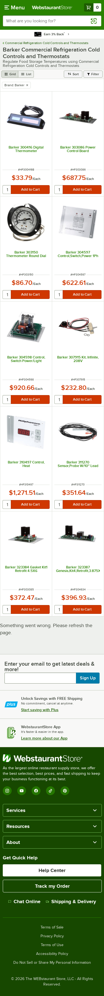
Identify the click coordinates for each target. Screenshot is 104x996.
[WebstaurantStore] (52, 758)
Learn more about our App (44, 738)
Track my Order (52, 886)
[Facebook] (36, 790)
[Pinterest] (64, 790)
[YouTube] (21, 790)
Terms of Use (52, 945)
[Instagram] (7, 790)
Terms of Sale (52, 927)
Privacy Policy (52, 936)
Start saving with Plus (40, 710)
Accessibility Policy (52, 954)
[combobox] (52, 20)
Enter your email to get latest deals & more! (49, 666)
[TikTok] (50, 790)
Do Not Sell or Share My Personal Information (52, 963)
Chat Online (27, 901)
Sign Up (88, 678)
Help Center (52, 870)
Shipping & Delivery (73, 901)
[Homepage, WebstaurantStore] (52, 7)
